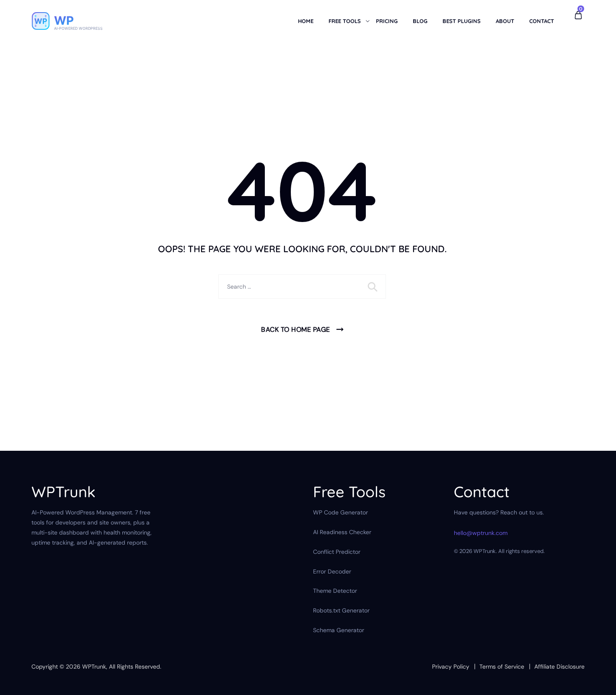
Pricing (387, 21)
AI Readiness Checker (342, 532)
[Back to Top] (598, 681)
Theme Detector (335, 590)
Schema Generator (338, 630)
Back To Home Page (295, 329)
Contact (541, 21)
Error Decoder (332, 571)
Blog (420, 21)
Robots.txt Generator (341, 610)
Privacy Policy (450, 666)
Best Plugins (462, 21)
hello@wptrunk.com (480, 533)
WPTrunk (94, 666)
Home (305, 21)
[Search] (373, 286)
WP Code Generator (340, 512)
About (505, 21)
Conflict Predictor (336, 551)
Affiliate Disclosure (559, 666)
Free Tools (345, 21)
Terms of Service (501, 666)
